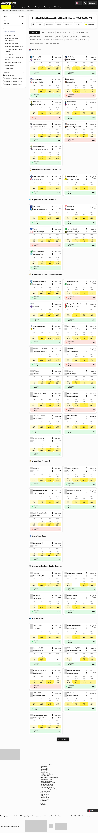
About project (4, 816)
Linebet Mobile (45, 771)
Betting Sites (57, 7)
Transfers (38, 7)
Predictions (6, 7)
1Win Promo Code (46, 781)
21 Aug (40, 24)
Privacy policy (24, 816)
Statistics (91, 24)
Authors (42, 803)
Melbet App (44, 768)
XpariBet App (44, 775)
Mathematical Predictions (17, 10)
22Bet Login (44, 796)
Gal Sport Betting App (47, 774)
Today (59, 24)
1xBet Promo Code (46, 779)
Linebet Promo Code (46, 786)
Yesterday (49, 24)
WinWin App (44, 772)
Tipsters (43, 804)
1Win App (43, 766)
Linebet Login (44, 794)
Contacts (14, 816)
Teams (30, 7)
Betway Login (44, 799)
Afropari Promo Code (47, 787)
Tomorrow (68, 24)
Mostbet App (44, 769)
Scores (15, 7)
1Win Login (43, 793)
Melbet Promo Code (46, 784)
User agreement (37, 816)
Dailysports (5, 10)
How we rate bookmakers (53, 816)
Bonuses (47, 7)
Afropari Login (45, 791)
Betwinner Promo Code (47, 782)
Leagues (23, 7)
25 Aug (78, 24)
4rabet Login (44, 797)
